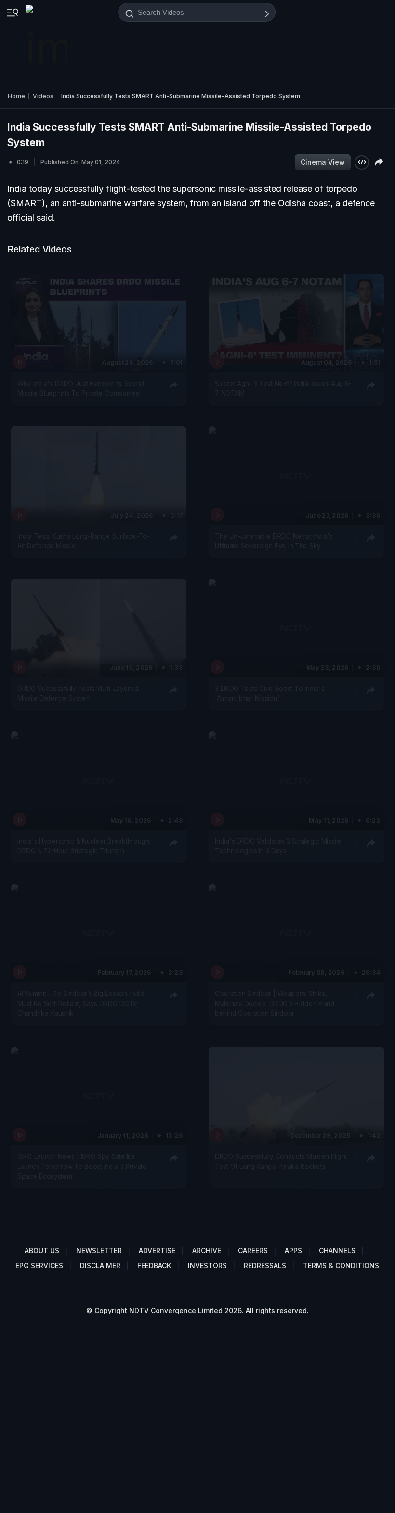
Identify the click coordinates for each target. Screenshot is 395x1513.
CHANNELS (337, 1251)
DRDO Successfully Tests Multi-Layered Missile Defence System (78, 693)
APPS (293, 1251)
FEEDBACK (154, 1265)
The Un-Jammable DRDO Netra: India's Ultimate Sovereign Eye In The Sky (274, 541)
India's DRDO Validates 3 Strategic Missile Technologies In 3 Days (278, 846)
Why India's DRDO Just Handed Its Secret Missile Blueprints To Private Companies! (81, 388)
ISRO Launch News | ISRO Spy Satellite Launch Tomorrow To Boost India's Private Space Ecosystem (82, 1166)
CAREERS (253, 1251)
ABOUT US (42, 1251)
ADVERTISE (157, 1251)
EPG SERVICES (39, 1265)
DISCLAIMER (100, 1265)
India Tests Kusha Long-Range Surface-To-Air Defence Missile (83, 541)
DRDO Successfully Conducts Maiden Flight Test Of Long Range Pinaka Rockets (281, 1161)
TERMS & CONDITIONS (341, 1265)
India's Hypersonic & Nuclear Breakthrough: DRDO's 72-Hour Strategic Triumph (83, 846)
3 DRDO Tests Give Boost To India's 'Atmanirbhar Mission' (270, 693)
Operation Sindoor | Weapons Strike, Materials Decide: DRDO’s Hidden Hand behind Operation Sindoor (275, 1004)
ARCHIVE (206, 1251)
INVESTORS (207, 1265)
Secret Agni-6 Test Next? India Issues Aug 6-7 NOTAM (283, 388)
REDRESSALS (265, 1265)
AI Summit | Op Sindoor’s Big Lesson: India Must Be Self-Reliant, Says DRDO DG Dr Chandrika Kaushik (81, 1004)
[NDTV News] (47, 41)
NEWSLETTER (99, 1251)
